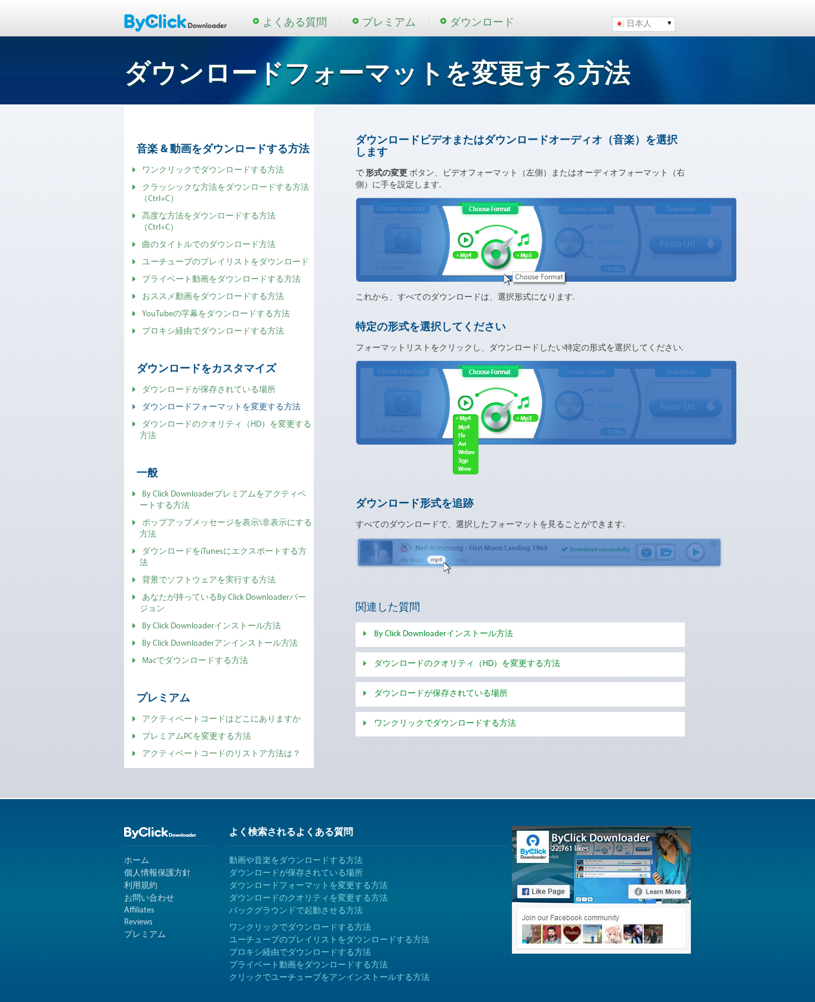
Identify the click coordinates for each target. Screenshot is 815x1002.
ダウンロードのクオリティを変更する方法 (308, 898)
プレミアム (389, 23)
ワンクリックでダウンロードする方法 (213, 170)
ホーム (136, 860)
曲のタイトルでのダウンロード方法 (209, 245)
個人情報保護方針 (157, 873)
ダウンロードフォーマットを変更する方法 (308, 885)
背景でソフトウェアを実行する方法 (209, 580)
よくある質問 (295, 23)
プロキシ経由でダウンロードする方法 (213, 331)
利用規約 (141, 885)
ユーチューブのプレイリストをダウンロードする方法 (329, 940)
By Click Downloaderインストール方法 (211, 626)
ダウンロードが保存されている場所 (209, 390)
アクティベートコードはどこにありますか (221, 719)
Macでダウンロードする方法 (195, 660)
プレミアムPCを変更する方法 (196, 736)
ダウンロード (482, 23)
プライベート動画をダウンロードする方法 (221, 279)
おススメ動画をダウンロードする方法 (213, 296)
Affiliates (139, 910)
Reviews (138, 922)
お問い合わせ (149, 898)
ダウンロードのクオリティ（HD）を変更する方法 (467, 663)
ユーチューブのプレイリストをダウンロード (225, 262)
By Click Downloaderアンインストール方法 (220, 643)
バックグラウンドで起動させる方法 (296, 911)
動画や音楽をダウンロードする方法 (296, 860)
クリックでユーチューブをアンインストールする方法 (329, 977)
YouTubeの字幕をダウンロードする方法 (216, 314)
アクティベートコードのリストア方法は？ (221, 754)
